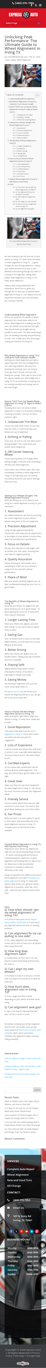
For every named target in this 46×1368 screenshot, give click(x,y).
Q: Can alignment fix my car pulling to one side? (25, 193)
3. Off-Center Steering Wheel (26, 120)
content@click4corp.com (17, 57)
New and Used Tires (19, 1180)
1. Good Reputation (23, 164)
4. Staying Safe (21, 153)
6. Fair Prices (20, 176)
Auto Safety (11, 60)
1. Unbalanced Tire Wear (24, 115)
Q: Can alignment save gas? (25, 209)
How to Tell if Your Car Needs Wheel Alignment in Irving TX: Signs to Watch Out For (23, 109)
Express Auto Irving (15, 691)
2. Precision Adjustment (24, 130)
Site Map (19, 1355)
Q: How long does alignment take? (25, 198)
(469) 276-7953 (24, 3)
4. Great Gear (20, 171)
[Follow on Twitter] (16, 1231)
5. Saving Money (21, 156)
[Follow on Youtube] (27, 1231)
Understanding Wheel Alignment (21, 99)
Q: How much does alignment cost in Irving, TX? (26, 205)
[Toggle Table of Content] (36, 95)
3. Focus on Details (22, 133)
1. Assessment (20, 128)
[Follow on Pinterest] (21, 1231)
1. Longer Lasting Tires (23, 146)
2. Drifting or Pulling (23, 117)
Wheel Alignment (24, 60)
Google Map (33, 1355)
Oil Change (14, 1186)
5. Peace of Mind (21, 138)
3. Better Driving (21, 151)
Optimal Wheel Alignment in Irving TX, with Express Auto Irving (23, 180)
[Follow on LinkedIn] (32, 1231)
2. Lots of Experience (23, 166)
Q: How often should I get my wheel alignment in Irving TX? (26, 188)
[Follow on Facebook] (11, 1231)
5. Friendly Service (22, 174)
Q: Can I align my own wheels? (26, 201)
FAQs (11, 184)
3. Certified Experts (22, 169)
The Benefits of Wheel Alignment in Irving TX (22, 142)
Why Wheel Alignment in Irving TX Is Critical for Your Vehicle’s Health (22, 103)
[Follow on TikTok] (37, 1231)
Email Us (18, 1207)
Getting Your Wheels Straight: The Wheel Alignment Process (22, 123)
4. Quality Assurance (23, 135)
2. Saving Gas (20, 148)
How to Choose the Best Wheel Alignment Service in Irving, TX (21, 160)
